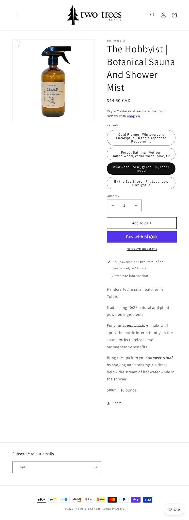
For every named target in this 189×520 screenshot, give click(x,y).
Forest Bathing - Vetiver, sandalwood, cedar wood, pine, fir (141, 154)
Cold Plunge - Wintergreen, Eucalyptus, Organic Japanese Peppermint (141, 138)
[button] (14, 15)
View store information (130, 276)
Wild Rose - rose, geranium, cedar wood (141, 169)
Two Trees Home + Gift (87, 508)
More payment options (142, 248)
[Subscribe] (95, 467)
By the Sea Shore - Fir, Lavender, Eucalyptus (141, 183)
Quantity (113, 196)
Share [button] (117, 403)
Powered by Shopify (112, 508)
